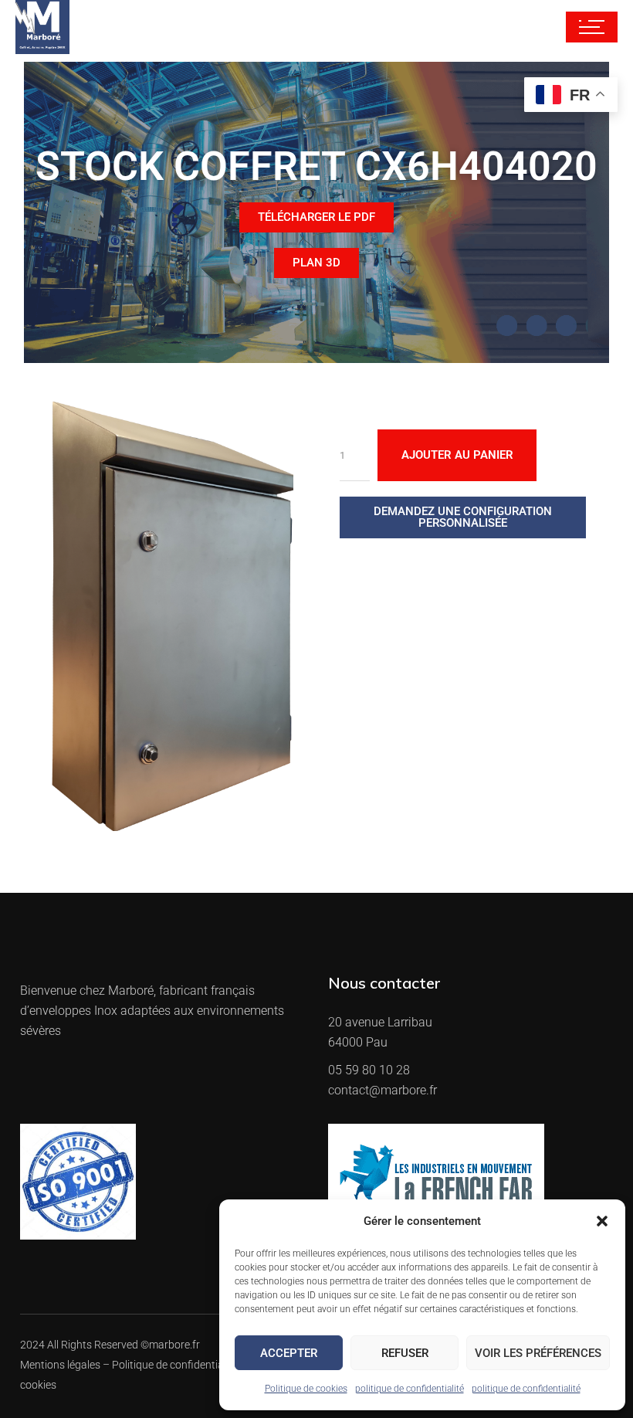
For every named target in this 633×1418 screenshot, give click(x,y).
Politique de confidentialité (175, 1365)
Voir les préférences (538, 1353)
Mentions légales (60, 1365)
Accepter (288, 1353)
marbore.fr (174, 1344)
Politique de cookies (306, 1388)
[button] (602, 1221)
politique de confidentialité (409, 1388)
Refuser (404, 1353)
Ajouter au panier (457, 455)
